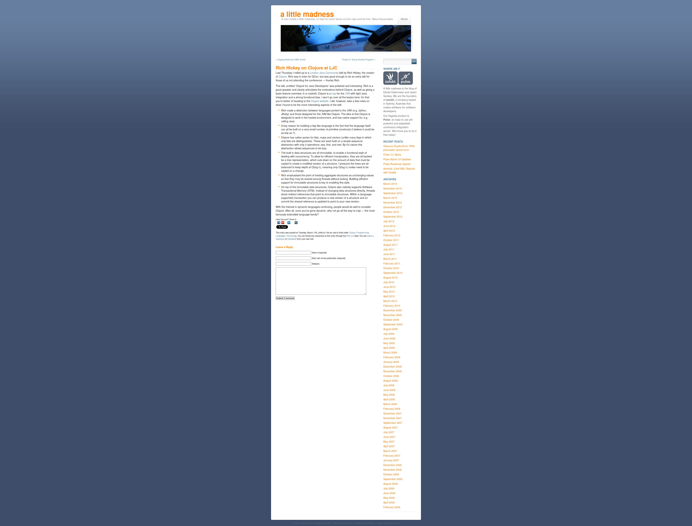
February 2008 (391, 408)
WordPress (370, 523)
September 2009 (392, 324)
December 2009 (392, 310)
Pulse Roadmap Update (397, 164)
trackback (291, 238)
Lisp (333, 93)
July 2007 (388, 432)
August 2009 (390, 329)
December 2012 (392, 207)
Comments (348, 523)
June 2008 (389, 390)
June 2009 (389, 338)
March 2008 (390, 404)
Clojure (283, 76)
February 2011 (391, 263)
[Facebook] (278, 222)
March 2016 (390, 183)
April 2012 (389, 230)
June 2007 (389, 437)
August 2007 (390, 427)
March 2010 (390, 301)
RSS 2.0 (350, 235)
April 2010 (389, 296)
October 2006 (391, 474)
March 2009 (390, 352)
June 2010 (389, 287)
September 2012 (392, 216)
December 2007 (392, 413)
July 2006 (388, 488)
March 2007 (390, 451)
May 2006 (389, 498)
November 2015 (392, 188)
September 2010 (392, 273)
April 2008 (389, 399)
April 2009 (389, 348)
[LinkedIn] (288, 222)
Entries (340, 523)
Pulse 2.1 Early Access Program (358, 59)
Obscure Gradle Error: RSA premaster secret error (398, 148)
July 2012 (388, 221)
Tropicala (387, 523)
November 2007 (392, 418)
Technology (292, 235)
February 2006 (391, 507)
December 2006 (392, 465)
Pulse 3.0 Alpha (392, 154)
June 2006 (389, 493)
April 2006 (389, 502)
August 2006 (390, 483)
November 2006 (392, 469)
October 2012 (391, 212)
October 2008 (391, 376)
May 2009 (389, 343)
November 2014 (392, 202)
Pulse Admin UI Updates (397, 159)
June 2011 (389, 254)
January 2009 (391, 362)
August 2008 (390, 380)
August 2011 (390, 244)
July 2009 (388, 333)
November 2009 (392, 315)
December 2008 (392, 366)
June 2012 (389, 226)
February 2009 (391, 357)
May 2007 (389, 441)
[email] (282, 222)
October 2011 (391, 240)
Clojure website (319, 101)
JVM (347, 93)
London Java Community (324, 72)
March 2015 (390, 198)
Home (404, 19)
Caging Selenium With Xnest (291, 59)
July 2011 (388, 249)
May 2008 (389, 394)
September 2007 (392, 423)
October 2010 (391, 268)
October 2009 (391, 319)
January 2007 (391, 460)
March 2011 (390, 258)
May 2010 (389, 291)
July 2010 (388, 282)
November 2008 (392, 371)
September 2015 (392, 193)
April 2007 (389, 446)
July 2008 (388, 385)
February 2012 (391, 235)
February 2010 (391, 305)
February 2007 (391, 455)
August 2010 (390, 277)
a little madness (307, 11)
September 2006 (392, 479)
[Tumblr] (296, 222)
